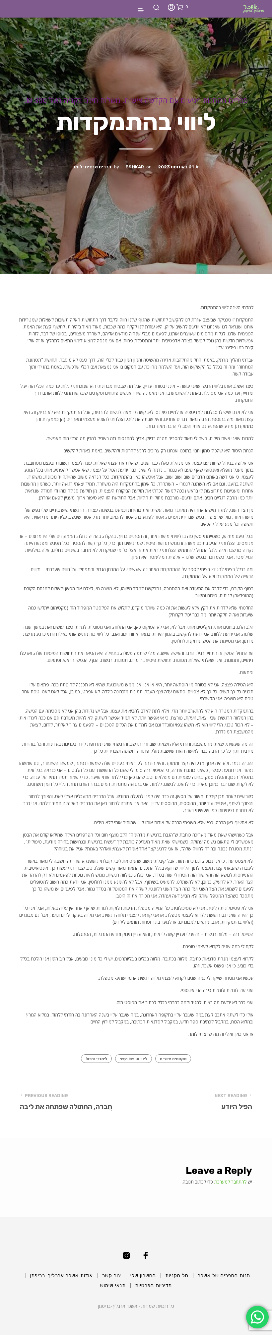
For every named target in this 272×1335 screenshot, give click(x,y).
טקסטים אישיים (173, 1059)
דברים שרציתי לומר (92, 166)
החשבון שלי (143, 1276)
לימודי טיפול (96, 1059)
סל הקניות (176, 1276)
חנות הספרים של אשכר (224, 1276)
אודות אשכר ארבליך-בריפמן (61, 1276)
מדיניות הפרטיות (153, 1286)
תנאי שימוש (113, 1286)
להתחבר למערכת (230, 1182)
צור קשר (111, 1276)
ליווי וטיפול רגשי (133, 1059)
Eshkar (134, 166)
